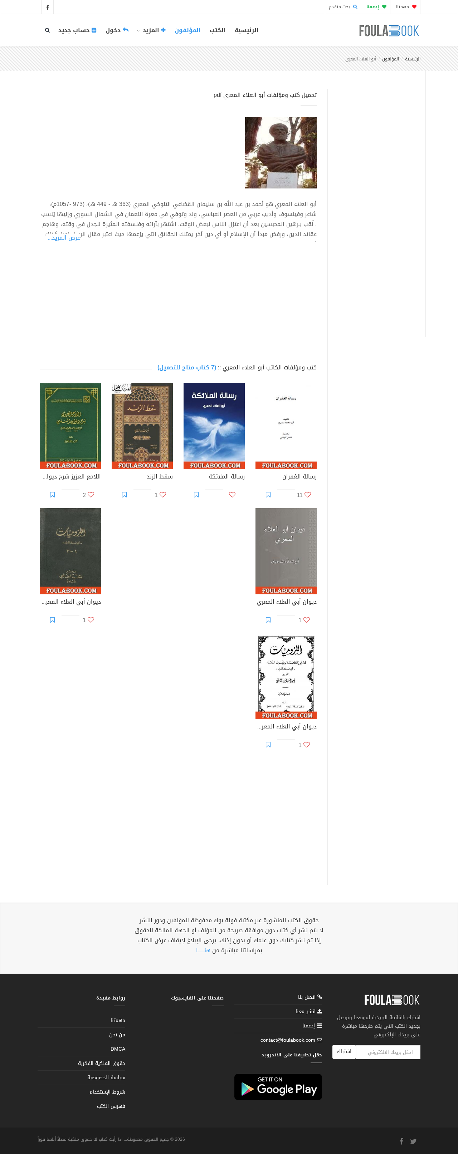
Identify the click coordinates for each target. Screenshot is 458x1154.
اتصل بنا (307, 998)
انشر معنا (306, 1011)
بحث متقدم (340, 7)
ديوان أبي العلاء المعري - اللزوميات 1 (70, 602)
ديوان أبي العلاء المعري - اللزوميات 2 (286, 727)
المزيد (151, 30)
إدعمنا (309, 1026)
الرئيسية (247, 30)
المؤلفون (188, 30)
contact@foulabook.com (287, 1040)
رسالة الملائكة (227, 477)
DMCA (118, 1049)
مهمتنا (403, 7)
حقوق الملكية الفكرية (101, 1063)
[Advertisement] (374, 205)
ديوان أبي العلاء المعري (287, 602)
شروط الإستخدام (107, 1092)
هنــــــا (203, 950)
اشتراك (344, 1051)
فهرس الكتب (111, 1106)
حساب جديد (75, 30)
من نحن (117, 1035)
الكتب (218, 30)
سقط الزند (160, 477)
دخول (114, 30)
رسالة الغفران (299, 477)
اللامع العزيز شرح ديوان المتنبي (70, 477)
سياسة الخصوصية (106, 1077)
